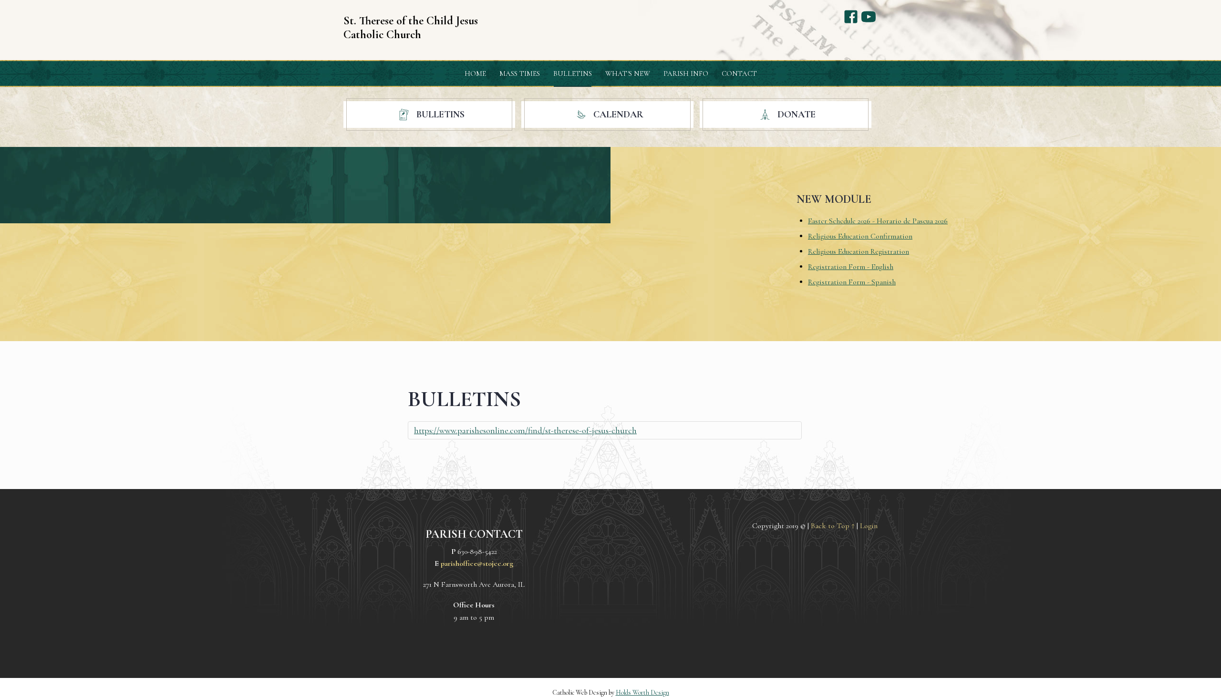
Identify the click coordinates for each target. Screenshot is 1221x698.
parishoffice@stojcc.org (477, 563)
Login (869, 526)
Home (475, 73)
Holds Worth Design (642, 692)
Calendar (617, 114)
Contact (739, 73)
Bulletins (572, 73)
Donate (795, 114)
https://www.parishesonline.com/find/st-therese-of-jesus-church (525, 430)
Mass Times (519, 73)
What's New (627, 73)
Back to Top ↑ (833, 526)
